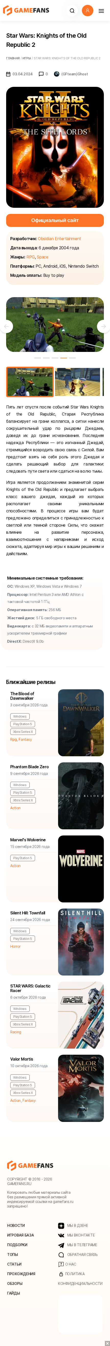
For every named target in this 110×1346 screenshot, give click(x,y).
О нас (70, 1264)
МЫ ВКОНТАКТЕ (80, 1235)
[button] (72, 10)
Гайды (13, 1293)
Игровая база (20, 1235)
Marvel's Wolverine (28, 839)
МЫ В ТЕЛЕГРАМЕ (81, 1245)
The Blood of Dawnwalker (22, 696)
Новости (16, 1225)
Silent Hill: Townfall (27, 913)
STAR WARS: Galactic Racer (30, 988)
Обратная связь (82, 1254)
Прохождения (21, 1274)
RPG (30, 256)
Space (42, 256)
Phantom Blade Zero (29, 766)
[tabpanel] (55, 324)
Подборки (17, 1245)
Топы (12, 1254)
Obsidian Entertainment (59, 238)
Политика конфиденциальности (80, 1279)
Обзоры (14, 1283)
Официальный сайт (55, 220)
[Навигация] (101, 10)
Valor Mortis (21, 1059)
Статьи (14, 1264)
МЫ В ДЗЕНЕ (77, 1225)
